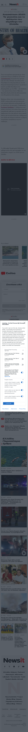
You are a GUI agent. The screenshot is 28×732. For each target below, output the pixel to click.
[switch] (22, 354)
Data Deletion (5, 408)
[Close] (25, 323)
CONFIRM (8, 403)
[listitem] (14, 350)
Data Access (14, 408)
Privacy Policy (22, 408)
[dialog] (14, 366)
